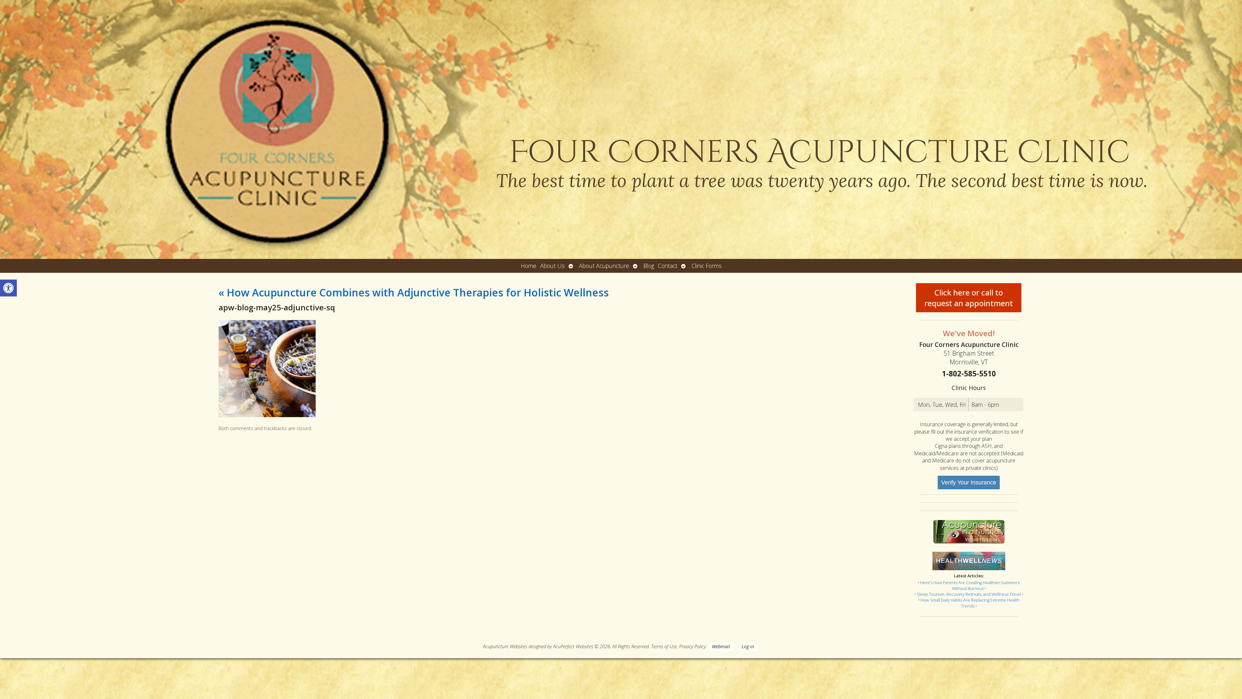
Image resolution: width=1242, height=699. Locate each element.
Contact (667, 266)
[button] (8, 288)
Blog (648, 266)
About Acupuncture (604, 266)
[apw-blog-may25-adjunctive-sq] (267, 415)
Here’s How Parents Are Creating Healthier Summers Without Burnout (969, 585)
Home (528, 266)
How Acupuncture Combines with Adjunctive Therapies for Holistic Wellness (414, 292)
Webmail (721, 646)
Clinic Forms (707, 266)
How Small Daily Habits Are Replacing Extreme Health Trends (970, 603)
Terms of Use (664, 646)
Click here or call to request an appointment (968, 297)
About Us (552, 266)
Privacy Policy (692, 646)
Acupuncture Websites (505, 646)
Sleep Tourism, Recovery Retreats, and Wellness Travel (969, 594)
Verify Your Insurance (968, 482)
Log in (748, 646)
